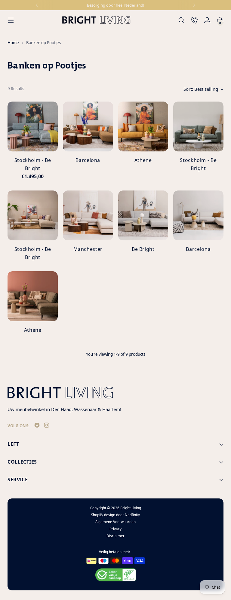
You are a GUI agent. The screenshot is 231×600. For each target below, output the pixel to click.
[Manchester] (88, 215)
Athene (143, 160)
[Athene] (143, 127)
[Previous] (37, 5)
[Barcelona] (88, 127)
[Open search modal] (181, 20)
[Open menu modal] (11, 20)
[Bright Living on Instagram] (47, 426)
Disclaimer (115, 536)
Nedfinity (132, 515)
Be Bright (143, 249)
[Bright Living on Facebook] (37, 426)
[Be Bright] (143, 215)
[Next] (194, 5)
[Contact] (194, 20)
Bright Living (130, 508)
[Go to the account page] (207, 20)
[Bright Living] (96, 20)
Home (13, 42)
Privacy (115, 529)
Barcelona (87, 160)
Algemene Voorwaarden (115, 521)
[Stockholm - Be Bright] (33, 127)
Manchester (88, 249)
